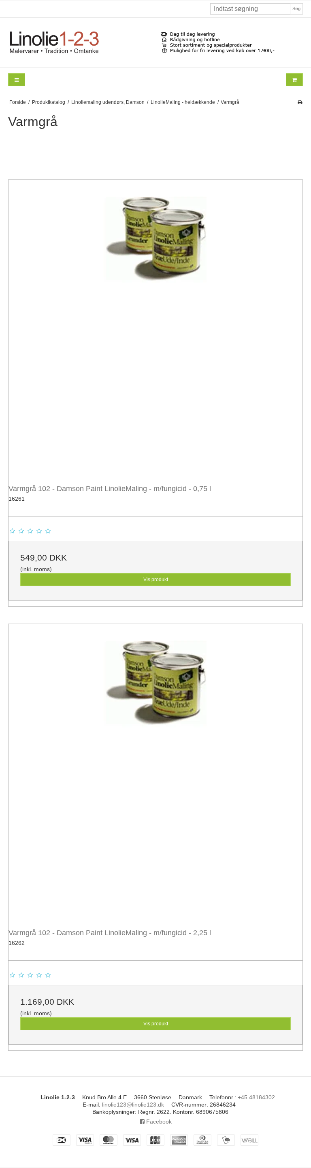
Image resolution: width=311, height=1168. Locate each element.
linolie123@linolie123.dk (133, 1104)
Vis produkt (155, 579)
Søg (296, 8)
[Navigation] (16, 79)
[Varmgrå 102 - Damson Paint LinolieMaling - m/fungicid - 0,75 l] (155, 326)
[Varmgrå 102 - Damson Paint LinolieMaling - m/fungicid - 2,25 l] (155, 770)
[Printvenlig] (300, 102)
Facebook (158, 1121)
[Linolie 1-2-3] (155, 42)
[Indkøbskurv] (294, 79)
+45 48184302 (256, 1097)
